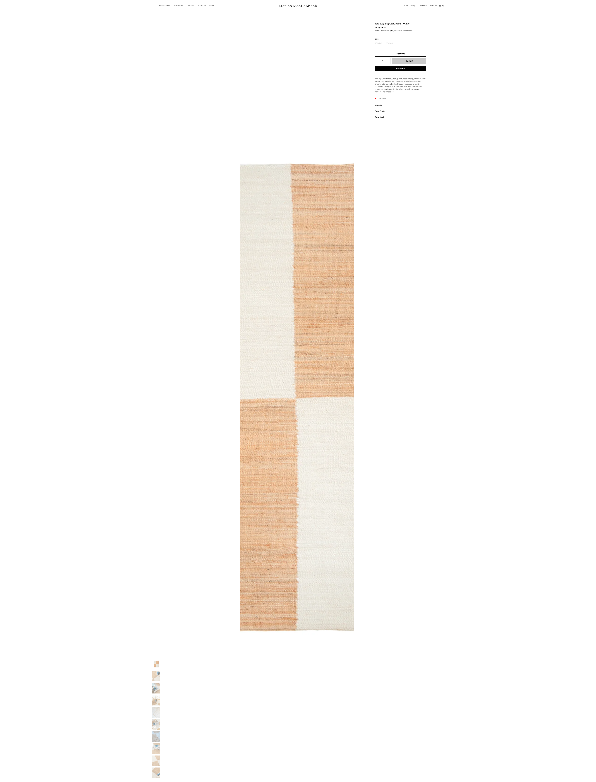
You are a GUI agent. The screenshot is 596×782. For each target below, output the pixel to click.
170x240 (378, 43)
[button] (409, 6)
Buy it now (400, 68)
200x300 (389, 43)
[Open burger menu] (153, 6)
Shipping (390, 30)
